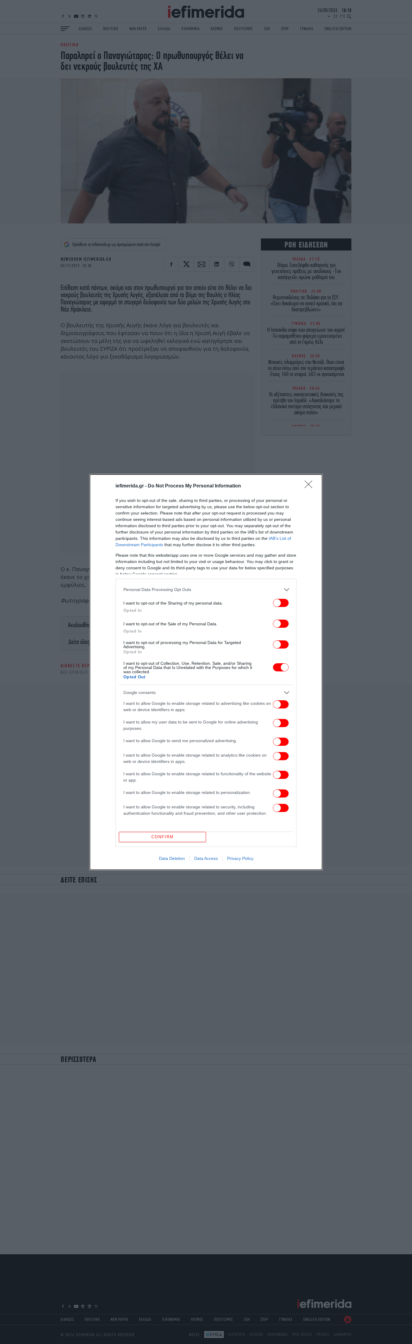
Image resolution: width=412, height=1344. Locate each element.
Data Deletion (172, 858)
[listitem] (206, 589)
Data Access (206, 858)
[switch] (281, 603)
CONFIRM (162, 837)
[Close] (310, 486)
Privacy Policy (240, 858)
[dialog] (206, 672)
